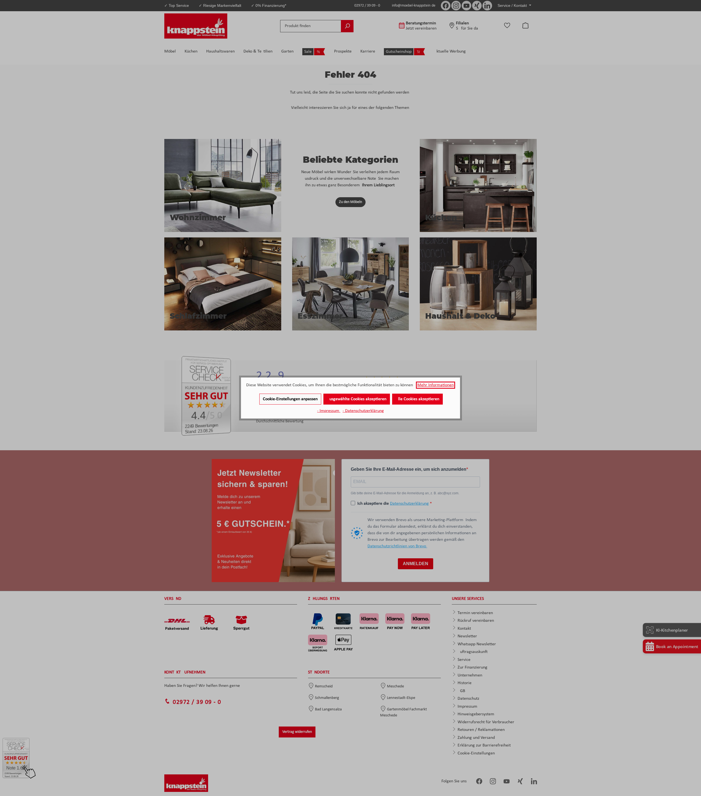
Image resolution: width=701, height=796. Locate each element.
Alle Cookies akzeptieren (417, 399)
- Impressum (328, 411)
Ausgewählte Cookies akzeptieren (356, 399)
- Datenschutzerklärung (363, 411)
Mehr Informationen (435, 385)
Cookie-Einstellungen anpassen (290, 399)
